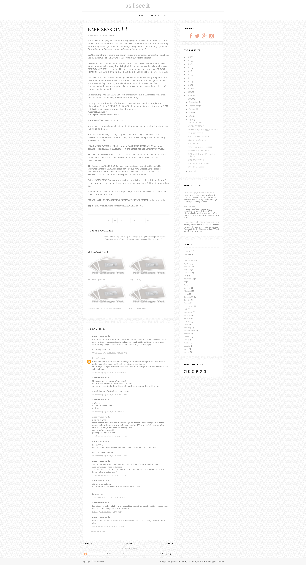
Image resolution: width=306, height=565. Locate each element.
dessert (187, 334)
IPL (185, 276)
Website (154, 15)
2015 (189, 68)
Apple (187, 285)
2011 (189, 82)
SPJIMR (187, 270)
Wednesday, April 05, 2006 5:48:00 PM (109, 436)
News (186, 294)
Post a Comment (97, 532)
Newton (187, 315)
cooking (187, 328)
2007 (189, 96)
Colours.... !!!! (194, 144)
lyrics (186, 340)
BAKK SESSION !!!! (107, 29)
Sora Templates (194, 561)
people (187, 346)
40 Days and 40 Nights (138, 308)
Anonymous (94, 35)
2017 (189, 61)
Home (141, 15)
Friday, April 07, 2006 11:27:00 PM (107, 512)
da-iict (187, 303)
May (191, 116)
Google (187, 288)
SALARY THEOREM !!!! (198, 137)
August (192, 109)
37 (185, 282)
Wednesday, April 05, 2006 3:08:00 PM (109, 353)
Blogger (134, 548)
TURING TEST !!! (196, 133)
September (194, 106)
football (187, 273)
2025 (189, 57)
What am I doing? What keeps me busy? (105, 308)
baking (187, 321)
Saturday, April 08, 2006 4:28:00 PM (108, 526)
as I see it (138, 5)
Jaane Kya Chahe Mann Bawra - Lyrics (201, 222)
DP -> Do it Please (196, 167)
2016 (189, 64)
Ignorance (188, 260)
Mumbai (188, 291)
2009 (189, 89)
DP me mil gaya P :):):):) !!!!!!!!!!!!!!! (203, 130)
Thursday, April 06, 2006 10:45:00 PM (108, 497)
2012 (189, 78)
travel (186, 352)
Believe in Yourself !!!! (198, 151)
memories (188, 306)
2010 (189, 85)
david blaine (189, 331)
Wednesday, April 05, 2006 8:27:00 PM (109, 475)
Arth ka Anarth (195, 123)
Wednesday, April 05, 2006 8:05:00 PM (109, 456)
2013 (189, 75)
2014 (189, 71)
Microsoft (188, 312)
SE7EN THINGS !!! (196, 126)
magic (187, 343)
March (192, 171)
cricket (187, 267)
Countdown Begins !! (197, 140)
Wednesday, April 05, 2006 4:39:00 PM (109, 395)
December (194, 102)
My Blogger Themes (215, 561)
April (191, 120)
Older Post (169, 543)
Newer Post (88, 543)
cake (186, 324)
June (191, 113)
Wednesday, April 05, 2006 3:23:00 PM (109, 372)
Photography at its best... (199, 163)
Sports (187, 263)
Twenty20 (188, 297)
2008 (189, 92)
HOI (186, 257)
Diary (186, 254)
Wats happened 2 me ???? (200, 147)
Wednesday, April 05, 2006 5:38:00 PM (109, 412)
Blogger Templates (168, 561)
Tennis (187, 318)
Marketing (189, 279)
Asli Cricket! (190, 206)
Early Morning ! (135, 280)
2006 (189, 99)
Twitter (187, 300)
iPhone (187, 337)
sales (186, 349)
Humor (187, 251)
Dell (186, 309)
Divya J (95, 358)
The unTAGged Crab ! (97, 280)
